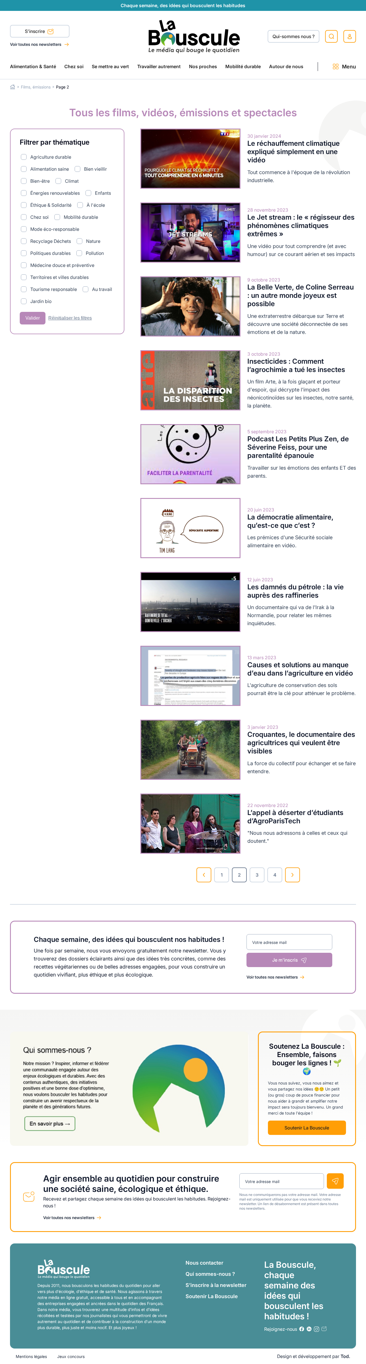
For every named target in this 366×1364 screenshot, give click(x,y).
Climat (72, 181)
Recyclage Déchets (50, 241)
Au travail (102, 289)
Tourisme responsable (53, 289)
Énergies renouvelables (55, 193)
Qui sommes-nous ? (210, 1274)
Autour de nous (286, 66)
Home (12, 87)
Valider (32, 318)
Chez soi (73, 66)
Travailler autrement (159, 66)
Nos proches (203, 66)
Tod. (345, 1356)
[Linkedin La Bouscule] (309, 1329)
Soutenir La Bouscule (307, 1128)
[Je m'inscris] (335, 1181)
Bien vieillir (95, 169)
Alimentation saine (49, 169)
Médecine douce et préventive (62, 265)
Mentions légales (31, 1356)
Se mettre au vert (110, 66)
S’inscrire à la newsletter (216, 1285)
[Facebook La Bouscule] (302, 1329)
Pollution (95, 253)
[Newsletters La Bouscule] (324, 1329)
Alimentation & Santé (33, 66)
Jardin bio (40, 301)
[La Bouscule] (194, 36)
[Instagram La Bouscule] (316, 1329)
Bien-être (40, 181)
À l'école (96, 205)
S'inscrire (35, 31)
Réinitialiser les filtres (70, 318)
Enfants (103, 193)
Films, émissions (36, 86)
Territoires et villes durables (59, 277)
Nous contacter (204, 1263)
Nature (93, 241)
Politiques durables (50, 253)
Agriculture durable (50, 157)
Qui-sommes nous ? (293, 36)
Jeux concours (71, 1356)
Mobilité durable (243, 66)
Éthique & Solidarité (50, 205)
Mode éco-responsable (54, 229)
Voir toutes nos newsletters (36, 44)
